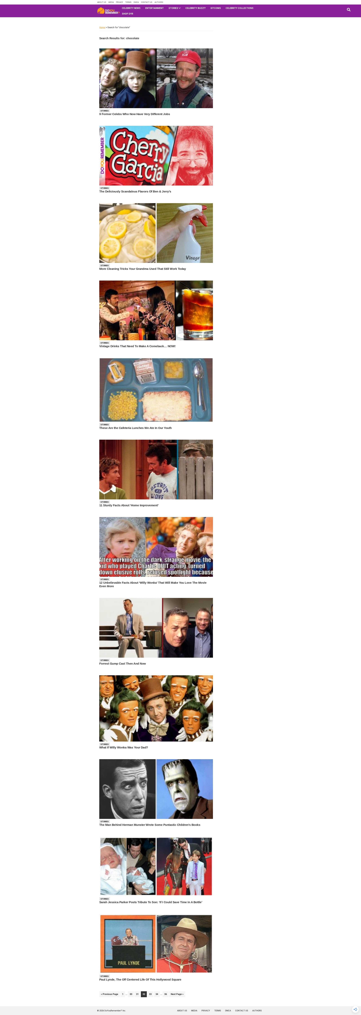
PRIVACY (119, 2)
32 (144, 994)
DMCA (136, 2)
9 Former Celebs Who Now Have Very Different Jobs (134, 114)
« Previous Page (109, 995)
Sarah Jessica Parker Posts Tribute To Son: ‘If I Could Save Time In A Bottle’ (150, 902)
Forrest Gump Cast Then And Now (122, 663)
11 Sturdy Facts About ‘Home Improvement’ (129, 505)
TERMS (128, 2)
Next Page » (177, 995)
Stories (105, 111)
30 (131, 994)
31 (138, 994)
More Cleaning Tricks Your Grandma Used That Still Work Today (142, 268)
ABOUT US (101, 2)
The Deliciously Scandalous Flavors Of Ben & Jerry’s (135, 191)
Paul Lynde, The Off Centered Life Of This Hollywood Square (140, 979)
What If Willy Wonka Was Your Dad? (123, 747)
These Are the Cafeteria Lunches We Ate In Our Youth (135, 427)
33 (151, 994)
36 (166, 994)
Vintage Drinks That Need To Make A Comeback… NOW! (137, 346)
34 (157, 994)
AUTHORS (159, 2)
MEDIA (111, 2)
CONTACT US (146, 2)
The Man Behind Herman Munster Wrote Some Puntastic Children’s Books (149, 824)
